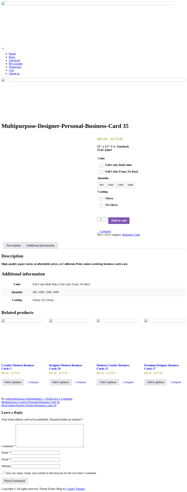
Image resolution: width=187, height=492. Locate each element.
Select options (12, 382)
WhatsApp (15, 66)
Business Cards (131, 234)
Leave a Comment (61, 398)
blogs (12, 57)
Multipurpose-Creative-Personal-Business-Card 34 (30, 402)
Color (101, 158)
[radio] (116, 165)
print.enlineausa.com (17, 398)
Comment (8, 446)
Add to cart (119, 220)
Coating (103, 191)
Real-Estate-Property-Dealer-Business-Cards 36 (28, 405)
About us (14, 73)
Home (12, 53)
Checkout (14, 60)
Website (6, 466)
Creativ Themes (75, 488)
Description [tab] (14, 245)
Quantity (103, 178)
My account (15, 63)
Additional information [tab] (40, 245)
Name (6, 452)
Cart (11, 70)
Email (5, 459)
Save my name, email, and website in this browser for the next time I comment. (51, 473)
